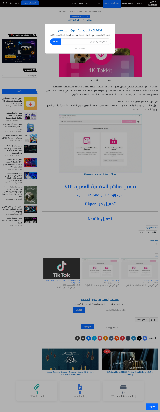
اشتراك (55, 41)
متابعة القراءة (80, 48)
